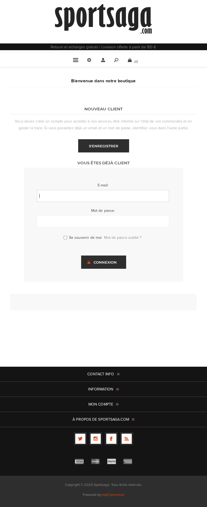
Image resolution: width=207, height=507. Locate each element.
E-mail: (103, 185)
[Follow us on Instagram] (96, 439)
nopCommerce (113, 494)
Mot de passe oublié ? (122, 237)
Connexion (105, 262)
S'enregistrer (103, 146)
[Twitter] (80, 439)
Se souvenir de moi (85, 237)
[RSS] (127, 439)
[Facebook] (111, 439)
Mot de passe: (103, 210)
